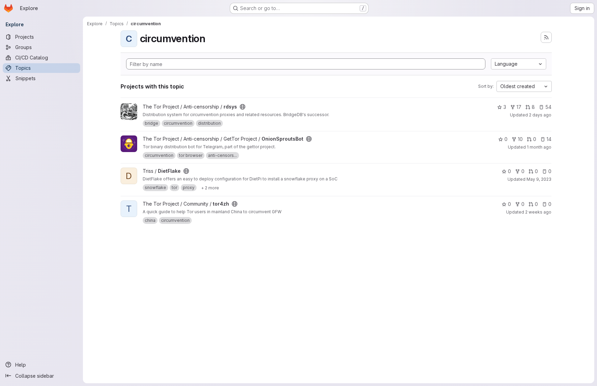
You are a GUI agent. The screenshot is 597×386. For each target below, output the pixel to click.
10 (520, 139)
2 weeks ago (538, 212)
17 (519, 107)
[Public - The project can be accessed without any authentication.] (242, 107)
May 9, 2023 (539, 179)
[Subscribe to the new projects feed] (546, 37)
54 (548, 107)
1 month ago (539, 147)
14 (549, 139)
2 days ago (540, 114)
